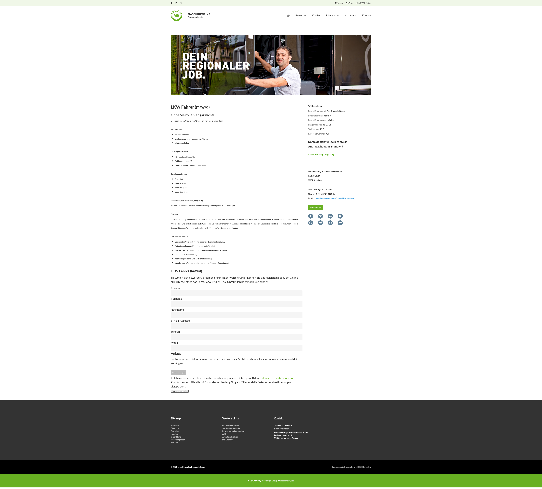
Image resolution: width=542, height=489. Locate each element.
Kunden (174, 434)
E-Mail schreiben (281, 428)
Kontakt (174, 442)
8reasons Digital (287, 480)
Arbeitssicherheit (230, 437)
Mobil (174, 342)
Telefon (175, 331)
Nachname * (178, 309)
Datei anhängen (178, 373)
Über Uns (175, 428)
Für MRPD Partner (230, 425)
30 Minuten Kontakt (231, 428)
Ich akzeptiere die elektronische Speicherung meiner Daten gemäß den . (233, 378)
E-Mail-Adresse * (181, 320)
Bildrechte (366, 467)
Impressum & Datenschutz (233, 431)
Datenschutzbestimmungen (276, 378)
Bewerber (175, 431)
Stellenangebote (178, 439)
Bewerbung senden (179, 391)
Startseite (175, 425)
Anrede (175, 288)
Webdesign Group (269, 480)
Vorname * (177, 298)
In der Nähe (176, 437)
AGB (224, 434)
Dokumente (227, 439)
